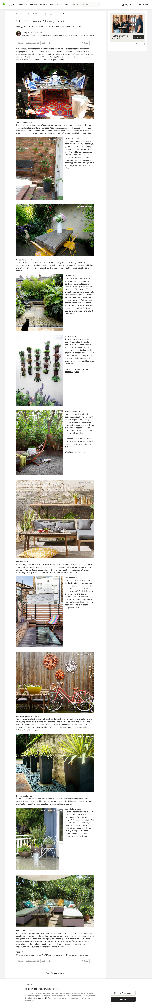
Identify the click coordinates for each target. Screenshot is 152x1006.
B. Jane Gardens (56, 412)
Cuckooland (89, 66)
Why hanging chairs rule (75, 452)
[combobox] (86, 4)
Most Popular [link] (63, 14)
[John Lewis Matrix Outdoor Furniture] (55, 519)
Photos (22, 4)
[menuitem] (23, 4)
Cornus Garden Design (54, 139)
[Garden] (55, 230)
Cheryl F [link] (25, 32)
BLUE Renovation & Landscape (83, 736)
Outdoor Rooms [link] (39, 14)
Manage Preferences (123, 993)
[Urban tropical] (39, 302)
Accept (123, 999)
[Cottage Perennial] (39, 839)
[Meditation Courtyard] (39, 442)
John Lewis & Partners (85, 482)
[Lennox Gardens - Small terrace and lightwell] (39, 370)
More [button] (92, 35)
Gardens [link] (28, 14)
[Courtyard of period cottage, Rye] (39, 168)
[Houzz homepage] (9, 4)
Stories (53, 4)
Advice (64, 4)
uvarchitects (57, 579)
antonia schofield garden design (51, 277)
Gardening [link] (19, 14)
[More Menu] (92, 43)
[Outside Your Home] (55, 901)
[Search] (74, 4)
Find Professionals (37, 4)
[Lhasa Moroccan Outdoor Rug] (55, 91)
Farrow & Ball (88, 877)
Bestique (59, 337)
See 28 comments (54, 973)
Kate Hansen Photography (84, 654)
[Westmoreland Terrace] (39, 611)
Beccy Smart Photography (84, 206)
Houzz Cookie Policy (44, 998)
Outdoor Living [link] (52, 14)
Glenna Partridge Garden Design (51, 810)
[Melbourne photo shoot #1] (55, 682)
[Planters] (55, 763)
